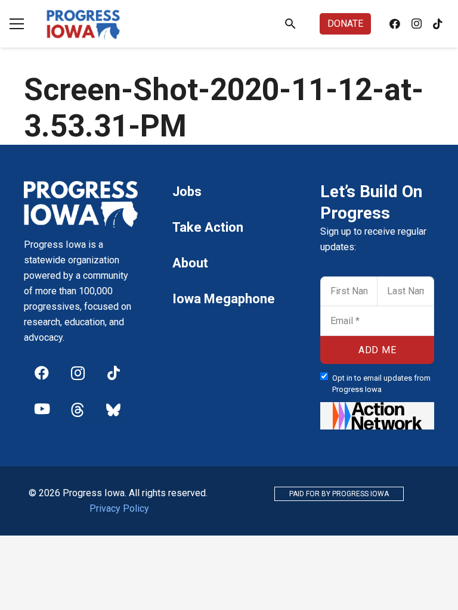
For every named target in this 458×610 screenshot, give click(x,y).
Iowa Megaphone (223, 298)
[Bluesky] (113, 409)
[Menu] (17, 24)
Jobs (187, 191)
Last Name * (407, 280)
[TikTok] (437, 24)
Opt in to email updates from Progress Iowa (381, 384)
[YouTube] (42, 409)
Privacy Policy (119, 508)
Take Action (207, 227)
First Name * (349, 280)
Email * (340, 310)
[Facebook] (395, 24)
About (190, 263)
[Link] (83, 24)
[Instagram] (416, 24)
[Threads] (77, 409)
